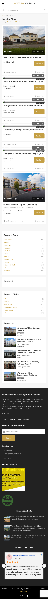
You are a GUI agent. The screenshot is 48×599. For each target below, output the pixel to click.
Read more (6, 413)
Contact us (6, 458)
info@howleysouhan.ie (13, 454)
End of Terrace (9, 251)
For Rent (8, 299)
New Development (11, 307)
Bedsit (7, 242)
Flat (6, 254)
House (7, 256)
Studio (7, 268)
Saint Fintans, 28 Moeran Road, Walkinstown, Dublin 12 (24, 57)
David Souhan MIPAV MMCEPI (15, 221)
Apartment (8, 240)
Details (38, 64)
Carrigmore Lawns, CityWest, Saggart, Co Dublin (24, 154)
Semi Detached (10, 265)
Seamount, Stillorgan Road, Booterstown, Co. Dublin (24, 130)
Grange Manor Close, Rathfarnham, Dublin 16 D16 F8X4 (24, 106)
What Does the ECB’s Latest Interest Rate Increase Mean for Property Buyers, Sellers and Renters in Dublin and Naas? (28, 528)
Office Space (9, 259)
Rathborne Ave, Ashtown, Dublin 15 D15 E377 (24, 81)
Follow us (23, 596)
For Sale (7, 302)
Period (7, 262)
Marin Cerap (18, 556)
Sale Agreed (9, 310)
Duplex (7, 248)
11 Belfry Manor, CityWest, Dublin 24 (20, 205)
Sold (6, 313)
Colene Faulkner (11, 72)
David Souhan (10, 96)
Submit (8, 438)
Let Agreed (39, 79)
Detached (8, 245)
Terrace (7, 270)
